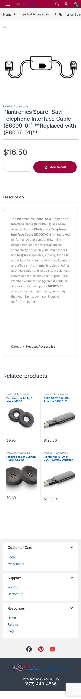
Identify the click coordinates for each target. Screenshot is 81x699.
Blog (11, 631)
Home (7, 14)
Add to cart (58, 167)
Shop (11, 557)
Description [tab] (13, 197)
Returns (13, 624)
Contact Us (15, 594)
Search (57, 4)
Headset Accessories (34, 14)
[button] (5, 27)
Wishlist (13, 587)
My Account (16, 563)
